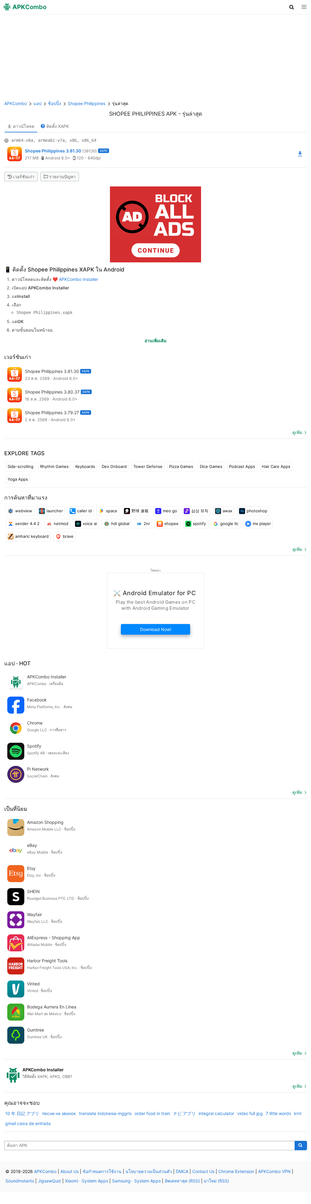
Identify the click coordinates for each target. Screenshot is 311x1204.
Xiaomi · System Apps (86, 1180)
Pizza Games (181, 466)
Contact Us (203, 1171)
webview (23, 510)
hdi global (120, 523)
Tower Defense (147, 466)
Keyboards (85, 466)
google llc (229, 523)
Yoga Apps (18, 479)
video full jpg (250, 1113)
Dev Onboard (114, 466)
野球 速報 (140, 510)
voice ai (90, 523)
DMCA (182, 1171)
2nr (147, 523)
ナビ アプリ (184, 1113)
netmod (61, 523)
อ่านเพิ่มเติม (155, 340)
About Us (69, 1171)
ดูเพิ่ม (297, 432)
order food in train (152, 1113)
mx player (262, 523)
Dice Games (211, 466)
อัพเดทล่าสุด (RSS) (182, 1180)
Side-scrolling (20, 466)
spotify (199, 523)
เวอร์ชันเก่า (23, 176)
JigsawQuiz (49, 1180)
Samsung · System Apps (136, 1180)
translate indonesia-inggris (105, 1113)
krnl (297, 1113)
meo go (170, 510)
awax (227, 510)
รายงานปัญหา (62, 176)
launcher (54, 510)
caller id (84, 510)
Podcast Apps (242, 466)
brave (68, 536)
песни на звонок (59, 1113)
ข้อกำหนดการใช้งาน (102, 1171)
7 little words (278, 1113)
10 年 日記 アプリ (22, 1113)
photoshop (257, 510)
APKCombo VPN (274, 1171)
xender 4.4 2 (27, 523)
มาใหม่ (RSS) (216, 1180)
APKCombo (15, 103)
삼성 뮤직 (199, 510)
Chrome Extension (236, 1171)
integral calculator (216, 1113)
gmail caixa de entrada (28, 1123)
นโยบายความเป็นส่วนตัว (148, 1171)
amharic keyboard (32, 536)
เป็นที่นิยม (15, 809)
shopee (171, 523)
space (111, 510)
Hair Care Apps (276, 466)
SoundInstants (19, 1180)
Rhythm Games (54, 466)
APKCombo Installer (78, 279)
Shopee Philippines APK (143, 114)
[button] (291, 7)
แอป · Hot (17, 663)
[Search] (301, 1146)
